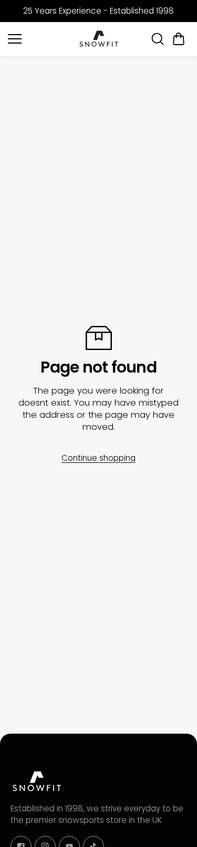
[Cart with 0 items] (178, 38)
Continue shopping (98, 457)
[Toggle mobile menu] (40, 39)
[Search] (157, 38)
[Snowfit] (99, 39)
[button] (178, 38)
